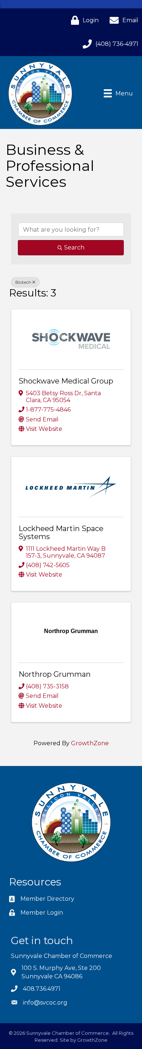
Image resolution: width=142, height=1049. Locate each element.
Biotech (23, 282)
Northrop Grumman (55, 674)
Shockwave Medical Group (66, 381)
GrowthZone (90, 743)
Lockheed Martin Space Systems (61, 532)
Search (74, 247)
